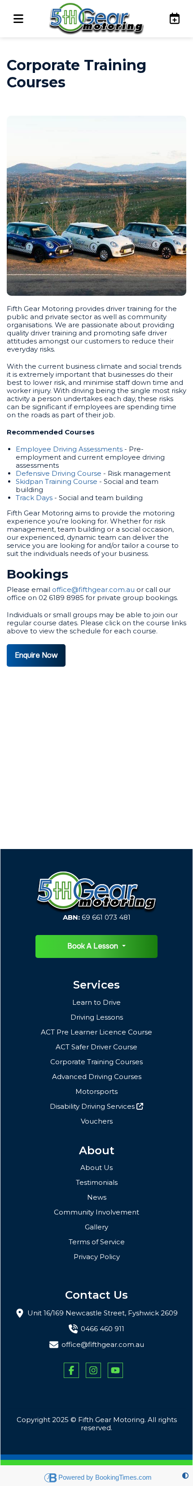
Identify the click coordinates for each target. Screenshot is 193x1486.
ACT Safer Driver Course (96, 1047)
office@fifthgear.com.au (93, 589)
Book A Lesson (93, 946)
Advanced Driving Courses (96, 1076)
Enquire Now (36, 655)
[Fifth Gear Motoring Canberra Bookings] (170, 18)
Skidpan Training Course (56, 481)
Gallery (96, 1227)
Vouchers (97, 1121)
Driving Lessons (96, 1017)
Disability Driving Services (93, 1106)
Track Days (34, 497)
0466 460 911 (102, 1329)
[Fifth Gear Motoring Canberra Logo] (96, 18)
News (96, 1197)
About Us (96, 1167)
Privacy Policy (97, 1256)
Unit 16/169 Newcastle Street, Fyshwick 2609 (102, 1313)
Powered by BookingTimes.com (105, 1477)
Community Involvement (96, 1212)
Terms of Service (97, 1242)
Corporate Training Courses (96, 1061)
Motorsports (96, 1091)
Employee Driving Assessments (69, 449)
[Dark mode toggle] (185, 1476)
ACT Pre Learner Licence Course (96, 1032)
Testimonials (97, 1182)
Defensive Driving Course (58, 473)
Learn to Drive (96, 1002)
